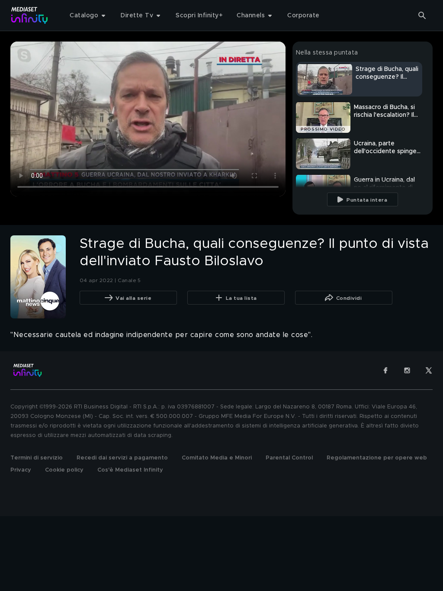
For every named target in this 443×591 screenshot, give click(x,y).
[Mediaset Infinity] (29, 15)
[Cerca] (422, 15)
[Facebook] (385, 370)
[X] (429, 370)
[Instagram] (407, 370)
